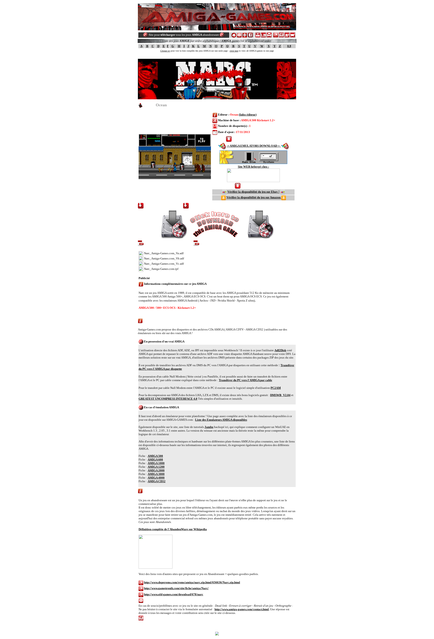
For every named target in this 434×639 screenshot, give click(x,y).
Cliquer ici (165, 51)
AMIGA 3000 (156, 474)
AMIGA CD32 (156, 481)
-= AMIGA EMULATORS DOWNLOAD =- (254, 145)
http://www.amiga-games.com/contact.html (242, 609)
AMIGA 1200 (156, 466)
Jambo (209, 427)
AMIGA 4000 (156, 477)
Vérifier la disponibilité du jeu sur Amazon (253, 197)
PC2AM (276, 388)
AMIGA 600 (155, 459)
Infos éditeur (248, 114)
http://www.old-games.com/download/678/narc (173, 594)
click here (234, 51)
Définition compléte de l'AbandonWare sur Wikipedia (173, 529)
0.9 (289, 46)
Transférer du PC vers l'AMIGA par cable (245, 380)
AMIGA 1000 (156, 463)
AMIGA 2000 (156, 470)
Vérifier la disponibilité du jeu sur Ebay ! (253, 191)
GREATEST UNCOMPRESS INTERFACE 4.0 (168, 398)
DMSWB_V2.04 (280, 395)
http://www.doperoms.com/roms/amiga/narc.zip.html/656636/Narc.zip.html (192, 582)
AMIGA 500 (155, 456)
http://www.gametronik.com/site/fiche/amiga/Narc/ (176, 588)
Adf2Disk (280, 350)
